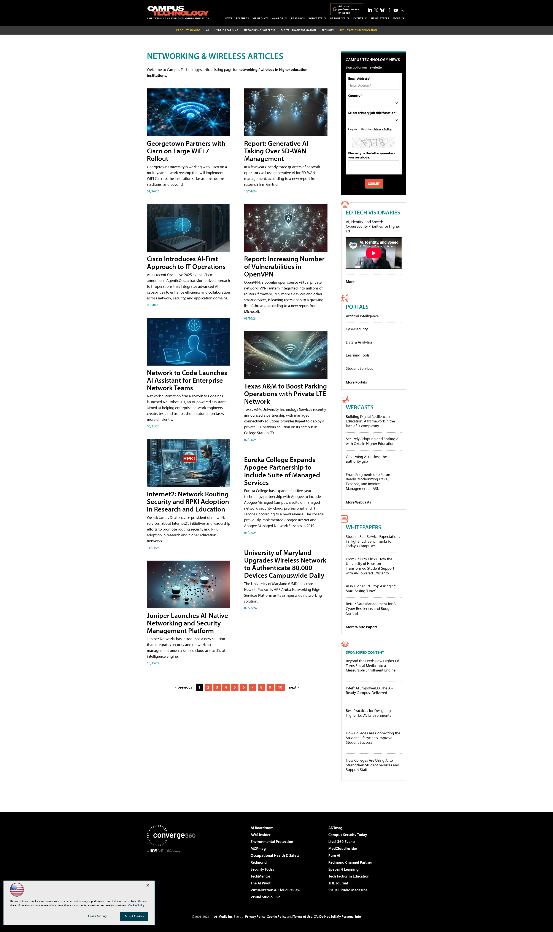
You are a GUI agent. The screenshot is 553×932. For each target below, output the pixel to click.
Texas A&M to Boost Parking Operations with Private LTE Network (285, 393)
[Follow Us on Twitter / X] (376, 10)
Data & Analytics (359, 342)
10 (280, 687)
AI (207, 30)
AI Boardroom (262, 827)
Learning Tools (357, 355)
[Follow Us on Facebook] (389, 10)
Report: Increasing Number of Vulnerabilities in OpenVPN (284, 266)
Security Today (263, 869)
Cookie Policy (276, 916)
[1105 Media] (173, 875)
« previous (183, 687)
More (396, 18)
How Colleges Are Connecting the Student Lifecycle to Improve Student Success (373, 738)
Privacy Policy (382, 129)
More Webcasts (358, 502)
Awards (277, 18)
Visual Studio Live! (266, 896)
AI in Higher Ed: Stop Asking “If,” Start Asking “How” (371, 588)
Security (328, 30)
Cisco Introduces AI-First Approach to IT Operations (186, 262)
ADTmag (335, 827)
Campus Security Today (347, 834)
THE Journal (338, 883)
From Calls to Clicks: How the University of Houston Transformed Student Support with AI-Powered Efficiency (370, 566)
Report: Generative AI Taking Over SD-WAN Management (276, 151)
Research (298, 18)
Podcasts (315, 18)
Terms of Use (302, 916)
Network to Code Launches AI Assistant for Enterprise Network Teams (187, 380)
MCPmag (258, 848)
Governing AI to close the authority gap (366, 459)
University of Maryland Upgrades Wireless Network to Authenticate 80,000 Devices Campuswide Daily (285, 564)
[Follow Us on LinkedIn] (370, 10)
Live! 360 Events (342, 841)
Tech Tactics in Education (348, 876)
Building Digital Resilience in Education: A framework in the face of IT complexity (370, 421)
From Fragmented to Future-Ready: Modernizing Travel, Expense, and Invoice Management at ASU (369, 481)
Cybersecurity (357, 328)
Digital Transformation (298, 30)
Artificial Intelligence (362, 315)
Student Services (359, 368)
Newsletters (380, 18)
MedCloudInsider (342, 848)
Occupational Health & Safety (275, 855)
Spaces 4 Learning (343, 869)
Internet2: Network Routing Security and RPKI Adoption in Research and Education (188, 501)
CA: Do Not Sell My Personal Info (337, 916)
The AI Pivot (260, 883)
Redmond (259, 862)
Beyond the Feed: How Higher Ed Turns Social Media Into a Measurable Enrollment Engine (372, 666)
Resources (337, 18)
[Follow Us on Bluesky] (382, 10)
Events (358, 18)
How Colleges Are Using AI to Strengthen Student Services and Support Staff (372, 765)
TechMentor (260, 876)
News (228, 18)
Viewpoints (261, 18)
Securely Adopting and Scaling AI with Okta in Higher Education (372, 441)
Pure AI (334, 855)
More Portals (356, 382)
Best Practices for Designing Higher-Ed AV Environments (368, 713)
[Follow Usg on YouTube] (396, 10)
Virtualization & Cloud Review (275, 889)
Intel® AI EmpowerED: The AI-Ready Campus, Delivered (369, 690)
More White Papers (361, 626)
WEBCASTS (359, 407)
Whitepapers (363, 527)
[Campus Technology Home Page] (178, 12)
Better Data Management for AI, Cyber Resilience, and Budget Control (371, 608)
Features (242, 18)
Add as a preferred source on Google (348, 9)
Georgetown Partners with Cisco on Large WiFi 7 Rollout (186, 151)
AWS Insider (260, 834)
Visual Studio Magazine (347, 889)
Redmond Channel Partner (350, 862)
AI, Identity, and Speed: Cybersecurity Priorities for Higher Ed (373, 226)
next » (294, 687)
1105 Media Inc (221, 916)
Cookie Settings (98, 916)
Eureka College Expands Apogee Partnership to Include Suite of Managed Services (282, 471)
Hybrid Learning (226, 30)
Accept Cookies (134, 916)
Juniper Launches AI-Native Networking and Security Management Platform (187, 623)
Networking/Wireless (259, 30)
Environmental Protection (272, 841)
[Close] (148, 885)
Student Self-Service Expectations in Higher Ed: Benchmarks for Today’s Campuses (373, 541)
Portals (357, 306)
